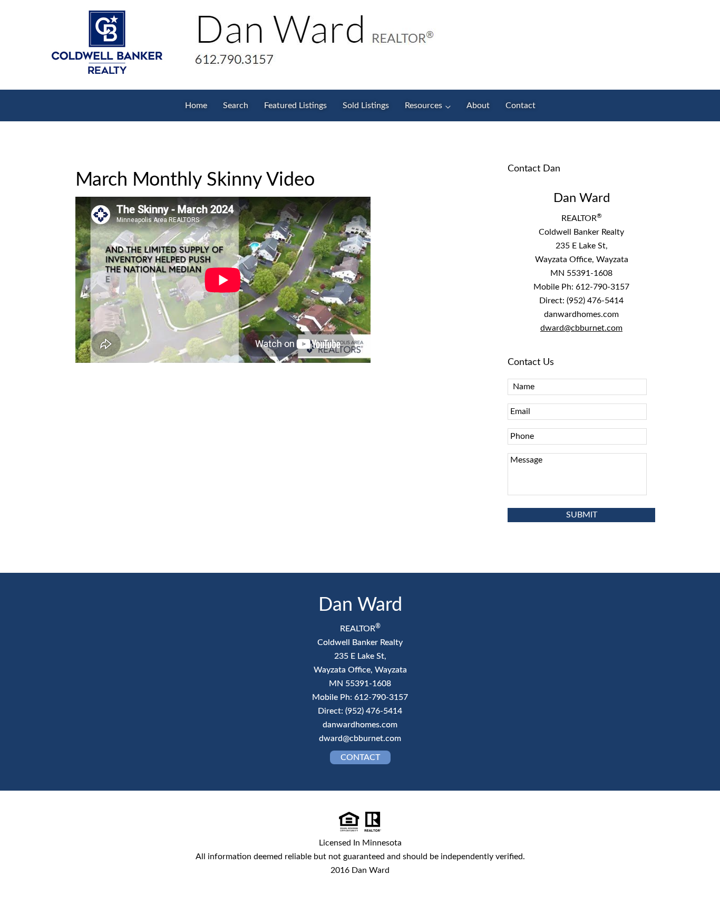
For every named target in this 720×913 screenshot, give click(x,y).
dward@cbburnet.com (581, 328)
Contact (360, 757)
